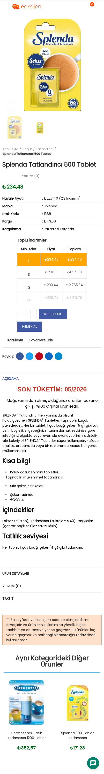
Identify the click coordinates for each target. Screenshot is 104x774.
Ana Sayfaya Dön (91, 151)
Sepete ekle (53, 314)
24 (29, 300)
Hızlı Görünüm (38, 706)
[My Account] (99, 6)
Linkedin (49, 356)
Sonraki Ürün (98, 151)
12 (28, 287)
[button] (7, 65)
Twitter (29, 356)
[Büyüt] (11, 106)
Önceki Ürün (85, 151)
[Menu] (4, 6)
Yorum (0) (11, 586)
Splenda (50, 206)
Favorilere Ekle (41, 340)
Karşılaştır (15, 340)
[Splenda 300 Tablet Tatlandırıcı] (77, 703)
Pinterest (39, 356)
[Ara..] (81, 6)
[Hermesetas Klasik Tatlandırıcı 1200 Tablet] (26, 703)
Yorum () (31, 176)
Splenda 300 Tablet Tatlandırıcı (77, 735)
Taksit (8, 598)
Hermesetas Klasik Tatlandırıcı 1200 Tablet (26, 735)
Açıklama (10, 378)
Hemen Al (29, 326)
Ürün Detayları (15, 573)
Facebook (20, 356)
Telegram (58, 356)
